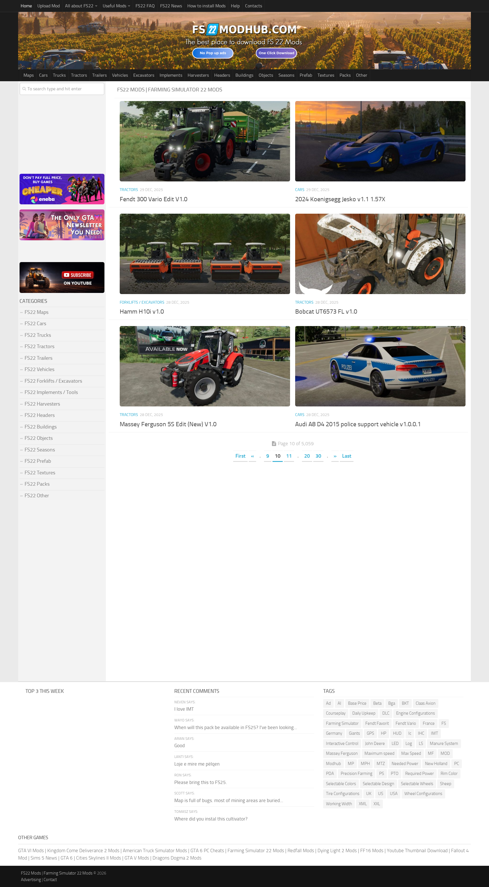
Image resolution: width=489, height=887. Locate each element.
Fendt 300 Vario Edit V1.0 (153, 199)
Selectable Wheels (417, 783)
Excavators (143, 75)
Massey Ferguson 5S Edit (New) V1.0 (168, 424)
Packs (345, 75)
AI (339, 703)
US (380, 793)
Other (361, 75)
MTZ (381, 763)
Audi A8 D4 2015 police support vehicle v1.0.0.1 (358, 424)
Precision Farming (356, 773)
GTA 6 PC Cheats (207, 850)
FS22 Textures (40, 473)
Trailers (99, 75)
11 (289, 456)
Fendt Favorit (377, 723)
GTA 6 (67, 858)
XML (363, 803)
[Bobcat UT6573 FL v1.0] (380, 254)
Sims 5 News (44, 858)
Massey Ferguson (342, 753)
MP (351, 763)
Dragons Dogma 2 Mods (177, 858)
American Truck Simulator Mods (155, 850)
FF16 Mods (371, 850)
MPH (365, 763)
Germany (334, 733)
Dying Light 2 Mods (337, 850)
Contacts (253, 5)
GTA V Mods (137, 858)
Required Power (419, 773)
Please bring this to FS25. (200, 782)
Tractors (79, 75)
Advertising (31, 879)
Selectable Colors (341, 783)
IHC (421, 733)
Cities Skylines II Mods (98, 858)
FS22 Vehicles (39, 369)
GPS (370, 733)
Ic (409, 733)
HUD (397, 733)
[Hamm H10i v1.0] (205, 254)
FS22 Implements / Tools (51, 392)
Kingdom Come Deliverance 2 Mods (83, 850)
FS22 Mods (31, 873)
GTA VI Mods (31, 850)
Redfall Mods (301, 850)
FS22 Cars (35, 323)
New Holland (436, 763)
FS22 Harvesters (42, 404)
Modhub (333, 763)
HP (383, 733)
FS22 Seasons (40, 450)
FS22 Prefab (38, 461)
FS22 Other (37, 495)
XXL (377, 803)
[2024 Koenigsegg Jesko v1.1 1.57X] (380, 141)
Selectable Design (378, 783)
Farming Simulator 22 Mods (256, 850)
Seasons (286, 75)
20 (307, 456)
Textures (326, 75)
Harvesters (198, 75)
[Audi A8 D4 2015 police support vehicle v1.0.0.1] (380, 366)
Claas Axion (426, 703)
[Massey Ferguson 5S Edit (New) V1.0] (205, 366)
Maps (28, 75)
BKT (405, 703)
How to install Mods (206, 5)
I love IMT (184, 709)
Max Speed (411, 753)
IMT (434, 733)
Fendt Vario (406, 723)
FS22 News (171, 5)
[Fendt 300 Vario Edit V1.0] (205, 141)
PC (456, 763)
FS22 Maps (36, 312)
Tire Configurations (342, 793)
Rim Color (449, 773)
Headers (222, 75)
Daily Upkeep (364, 713)
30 (318, 456)
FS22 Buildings (41, 427)
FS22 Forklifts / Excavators (53, 381)
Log (409, 743)
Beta (377, 703)
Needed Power (405, 763)
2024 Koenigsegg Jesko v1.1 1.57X (340, 199)
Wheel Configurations (423, 793)
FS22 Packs (37, 484)
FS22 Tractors (39, 346)
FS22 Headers (40, 415)
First (240, 456)
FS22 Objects (39, 438)
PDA (330, 773)
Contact (50, 879)
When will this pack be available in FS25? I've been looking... (235, 727)
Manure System (444, 743)
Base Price (357, 703)
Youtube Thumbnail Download (417, 850)
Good (179, 745)
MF (431, 753)
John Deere (375, 743)
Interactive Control (342, 743)
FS (443, 723)
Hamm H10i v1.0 (142, 311)
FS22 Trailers (38, 358)
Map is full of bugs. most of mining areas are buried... (228, 800)
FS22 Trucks (38, 335)
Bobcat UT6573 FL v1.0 (326, 311)
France (429, 723)
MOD (445, 753)
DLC (385, 713)
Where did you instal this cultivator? (211, 819)
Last (346, 456)
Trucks (59, 75)
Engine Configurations (415, 713)
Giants (354, 733)
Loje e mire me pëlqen (197, 764)
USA (394, 793)
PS (381, 773)
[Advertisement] (292, 505)
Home (26, 5)
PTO (394, 773)
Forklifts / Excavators (142, 302)
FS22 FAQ (145, 5)
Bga (391, 703)
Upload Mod (48, 5)
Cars (43, 75)
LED (395, 743)
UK (368, 793)
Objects (266, 75)
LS (421, 743)
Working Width (339, 803)
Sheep (445, 783)
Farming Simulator (342, 723)
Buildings (244, 75)
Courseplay (336, 713)
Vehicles (120, 75)
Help (235, 5)
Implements (171, 75)
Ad (328, 703)
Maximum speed (379, 753)
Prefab (306, 75)
